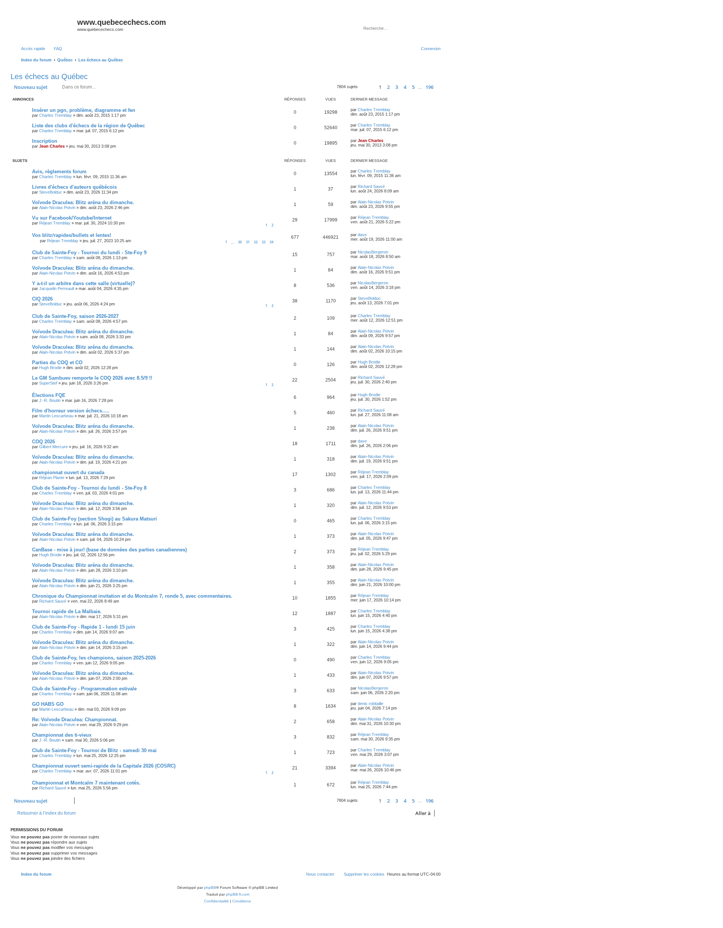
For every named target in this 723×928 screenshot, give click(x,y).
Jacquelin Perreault (56, 288)
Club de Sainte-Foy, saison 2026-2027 (75, 316)
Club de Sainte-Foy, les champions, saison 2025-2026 (94, 658)
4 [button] (405, 87)
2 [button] (388, 87)
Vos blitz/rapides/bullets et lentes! (71, 235)
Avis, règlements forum (59, 171)
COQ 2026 (43, 441)
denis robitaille (370, 703)
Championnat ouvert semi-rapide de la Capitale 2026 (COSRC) (103, 766)
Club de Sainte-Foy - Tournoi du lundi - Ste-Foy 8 (89, 488)
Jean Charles (52, 146)
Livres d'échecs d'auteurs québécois (74, 187)
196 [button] (429, 87)
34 (271, 242)
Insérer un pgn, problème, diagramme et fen (83, 110)
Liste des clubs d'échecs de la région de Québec (88, 125)
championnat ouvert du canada (68, 472)
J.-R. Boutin (50, 400)
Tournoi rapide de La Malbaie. (67, 611)
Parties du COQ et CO (57, 362)
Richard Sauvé (371, 186)
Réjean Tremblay (54, 223)
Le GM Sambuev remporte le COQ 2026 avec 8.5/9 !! (92, 378)
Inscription (44, 141)
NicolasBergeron (373, 252)
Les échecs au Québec (49, 76)
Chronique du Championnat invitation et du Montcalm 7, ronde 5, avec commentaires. (132, 596)
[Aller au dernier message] (394, 109)
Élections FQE (49, 395)
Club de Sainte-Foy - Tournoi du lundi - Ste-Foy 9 (89, 252)
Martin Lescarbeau (56, 416)
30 (240, 242)
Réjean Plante (51, 477)
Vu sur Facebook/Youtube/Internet (71, 218)
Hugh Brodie (50, 367)
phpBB (210, 887)
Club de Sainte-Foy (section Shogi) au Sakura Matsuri (94, 519)
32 (256, 242)
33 (263, 242)
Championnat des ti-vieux (62, 735)
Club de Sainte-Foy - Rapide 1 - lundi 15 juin (83, 627)
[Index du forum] (44, 24)
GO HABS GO (48, 704)
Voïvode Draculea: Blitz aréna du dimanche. (83, 202)
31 (248, 242)
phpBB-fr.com (237, 894)
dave (362, 234)
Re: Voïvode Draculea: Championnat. (74, 719)
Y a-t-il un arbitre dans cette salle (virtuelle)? (83, 283)
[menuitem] (54, 48)
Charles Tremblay (55, 115)
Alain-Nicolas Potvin (57, 207)
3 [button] (396, 87)
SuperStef (48, 383)
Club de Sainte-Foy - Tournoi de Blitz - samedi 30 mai (94, 750)
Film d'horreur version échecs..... (71, 411)
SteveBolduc (50, 192)
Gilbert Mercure (53, 446)
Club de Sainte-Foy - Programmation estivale (84, 688)
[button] (367, 87)
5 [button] (413, 87)
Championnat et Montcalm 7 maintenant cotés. (86, 783)
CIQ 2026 (42, 299)
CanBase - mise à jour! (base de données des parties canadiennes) (109, 550)
